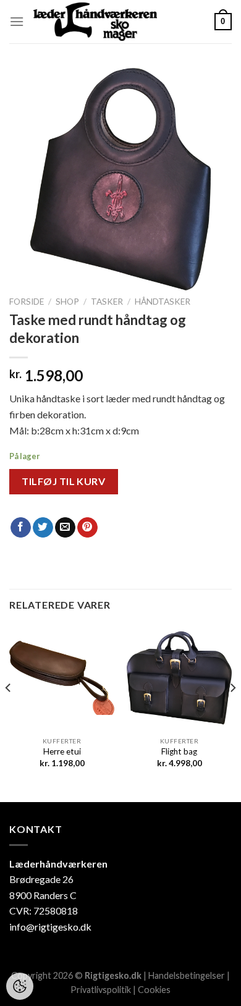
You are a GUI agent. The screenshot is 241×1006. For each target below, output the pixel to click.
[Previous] (8, 712)
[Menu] (16, 21)
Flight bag (179, 751)
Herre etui (62, 751)
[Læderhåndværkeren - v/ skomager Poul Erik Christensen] (95, 21)
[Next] (232, 712)
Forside (26, 301)
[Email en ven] (65, 527)
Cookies (154, 989)
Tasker (107, 301)
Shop (67, 301)
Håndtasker (162, 301)
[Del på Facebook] (21, 527)
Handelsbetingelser (186, 975)
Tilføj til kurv (63, 481)
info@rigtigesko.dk (50, 926)
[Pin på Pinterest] (87, 527)
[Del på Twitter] (43, 527)
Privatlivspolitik (100, 989)
